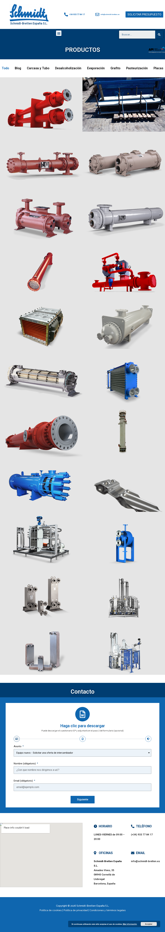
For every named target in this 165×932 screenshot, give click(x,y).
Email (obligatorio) (24, 780)
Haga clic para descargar (82, 726)
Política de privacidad (75, 910)
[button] (144, 14)
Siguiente (82, 799)
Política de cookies (50, 910)
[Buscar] (159, 35)
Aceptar (148, 924)
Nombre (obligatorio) (25, 763)
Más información (130, 924)
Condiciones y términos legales (108, 910)
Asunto (18, 746)
